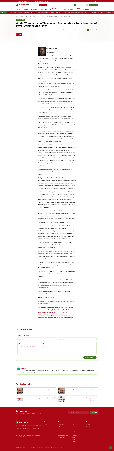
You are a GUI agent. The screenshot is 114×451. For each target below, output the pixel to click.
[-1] (31, 343)
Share (19, 34)
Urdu (73, 424)
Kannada (74, 437)
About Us (46, 426)
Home (17, 16)
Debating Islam (61, 437)
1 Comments (57, 30)
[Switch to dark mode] (87, 5)
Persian (74, 439)
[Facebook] (17, 440)
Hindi (73, 426)
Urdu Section (61, 429)
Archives (46, 431)
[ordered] (36, 343)
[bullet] (38, 343)
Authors (46, 429)
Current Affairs (24, 16)
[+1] (33, 343)
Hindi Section (61, 431)
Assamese (74, 435)
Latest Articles (61, 424)
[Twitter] (20, 440)
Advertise (88, 426)
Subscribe (94, 412)
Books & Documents (63, 435)
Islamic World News (63, 433)
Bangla (73, 431)
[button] (26, 343)
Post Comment (91, 357)
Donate (88, 424)
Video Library (61, 426)
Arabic (73, 429)
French (74, 441)
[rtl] (29, 343)
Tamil (73, 433)
